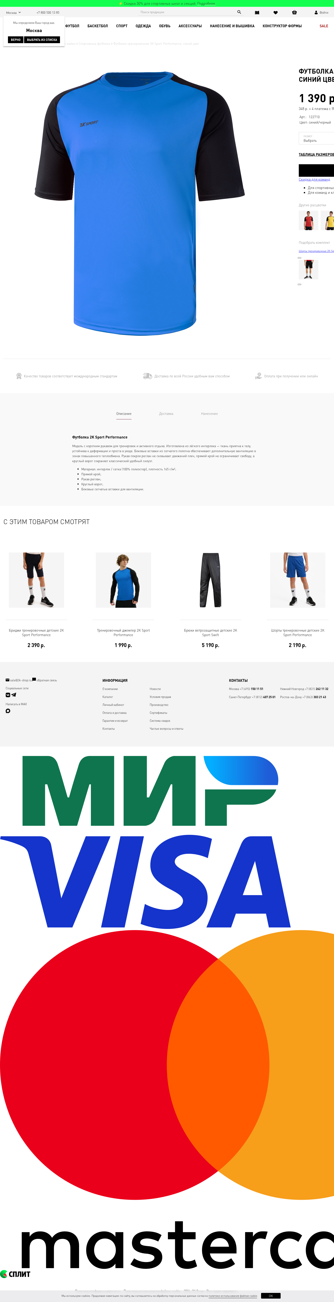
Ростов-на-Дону (291, 697)
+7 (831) (316, 689)
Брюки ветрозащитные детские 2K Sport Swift (210, 638)
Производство (159, 705)
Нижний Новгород (292, 689)
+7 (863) (314, 697)
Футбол (72, 26)
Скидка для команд (314, 179)
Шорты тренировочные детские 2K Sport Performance (297, 638)
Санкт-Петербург (240, 697)
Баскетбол (97, 26)
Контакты (108, 728)
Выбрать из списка (42, 40)
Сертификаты (158, 712)
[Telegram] (13, 696)
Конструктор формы (282, 26)
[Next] (299, 284)
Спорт (121, 26)
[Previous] (299, 258)
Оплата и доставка (114, 712)
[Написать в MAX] (8, 712)
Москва (234, 689)
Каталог (107, 697)
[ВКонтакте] (8, 696)
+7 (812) (264, 697)
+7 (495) (251, 689)
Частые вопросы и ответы (166, 728)
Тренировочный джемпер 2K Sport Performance (123, 638)
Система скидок (160, 720)
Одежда (143, 26)
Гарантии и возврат (115, 720)
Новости (155, 689)
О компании (110, 689)
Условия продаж (160, 697)
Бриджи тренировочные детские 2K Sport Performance (36, 638)
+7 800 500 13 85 (48, 12)
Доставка (166, 413)
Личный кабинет (113, 705)
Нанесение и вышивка (232, 26)
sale (324, 26)
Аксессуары (190, 26)
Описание (124, 413)
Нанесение (209, 413)
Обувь (164, 26)
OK (271, 1296)
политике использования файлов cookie (233, 1295)
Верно (15, 40)
